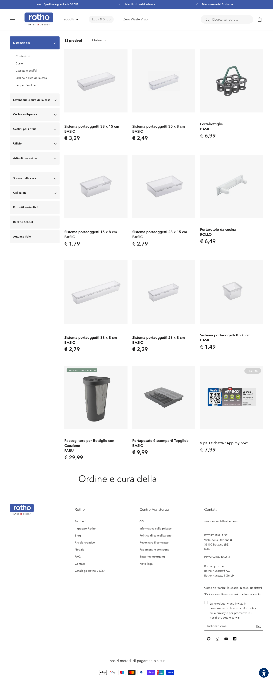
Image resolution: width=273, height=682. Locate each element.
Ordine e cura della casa (31, 78)
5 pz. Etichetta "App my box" (224, 442)
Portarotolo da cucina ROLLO (218, 232)
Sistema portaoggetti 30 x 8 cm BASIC (158, 129)
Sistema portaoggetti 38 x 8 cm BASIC (90, 340)
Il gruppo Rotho (85, 528)
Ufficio (17, 143)
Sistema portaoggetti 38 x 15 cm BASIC (91, 129)
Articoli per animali (25, 158)
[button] (17, 19)
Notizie (79, 549)
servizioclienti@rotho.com (220, 521)
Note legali (146, 564)
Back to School (23, 222)
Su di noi (80, 521)
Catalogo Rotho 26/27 (90, 571)
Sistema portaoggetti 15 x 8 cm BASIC (90, 234)
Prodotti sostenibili (25, 207)
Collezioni (20, 193)
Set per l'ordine (26, 85)
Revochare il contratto (154, 542)
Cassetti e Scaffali (27, 71)
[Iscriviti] (258, 626)
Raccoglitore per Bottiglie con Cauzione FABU (89, 445)
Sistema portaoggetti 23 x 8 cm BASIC (158, 340)
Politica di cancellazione (155, 535)
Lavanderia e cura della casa (31, 100)
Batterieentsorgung (152, 556)
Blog (78, 535)
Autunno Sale (22, 236)
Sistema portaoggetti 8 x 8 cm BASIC (225, 337)
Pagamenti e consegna (154, 549)
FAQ (78, 556)
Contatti (80, 564)
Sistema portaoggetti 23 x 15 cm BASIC (159, 234)
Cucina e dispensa (25, 114)
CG (141, 521)
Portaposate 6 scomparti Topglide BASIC (160, 443)
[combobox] (227, 19)
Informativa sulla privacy (155, 528)
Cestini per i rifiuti (25, 129)
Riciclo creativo (85, 542)
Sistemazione (22, 43)
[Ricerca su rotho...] (207, 19)
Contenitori (23, 56)
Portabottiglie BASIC (211, 126)
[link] (259, 19)
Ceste (19, 63)
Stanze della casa (24, 178)
